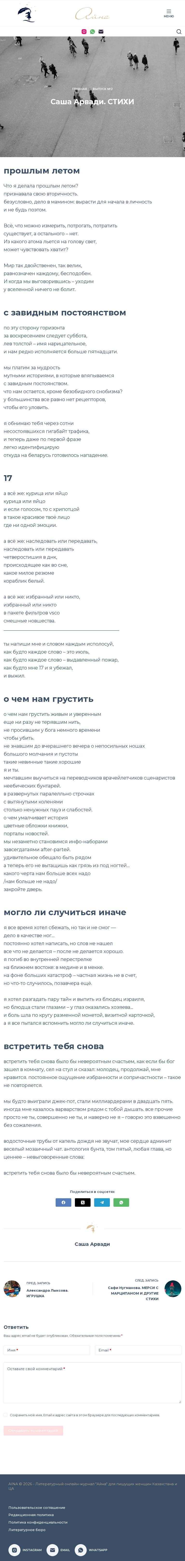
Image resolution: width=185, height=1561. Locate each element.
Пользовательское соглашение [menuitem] (36, 1507)
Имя (12, 1350)
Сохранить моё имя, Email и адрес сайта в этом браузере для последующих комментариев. (85, 1415)
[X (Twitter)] (83, 1202)
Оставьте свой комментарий (36, 1368)
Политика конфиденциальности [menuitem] (37, 1522)
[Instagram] (84, 31)
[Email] (101, 31)
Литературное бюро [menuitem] (27, 1530)
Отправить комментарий (33, 1430)
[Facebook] (63, 1202)
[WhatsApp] (92, 31)
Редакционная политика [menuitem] (31, 1515)
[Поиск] (179, 31)
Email (105, 1350)
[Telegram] (102, 1202)
